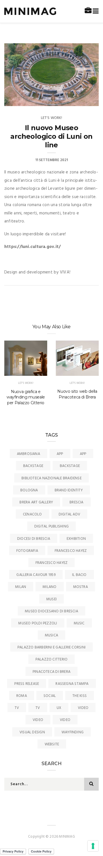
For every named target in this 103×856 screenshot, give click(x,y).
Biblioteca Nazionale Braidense (51, 478)
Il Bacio (79, 575)
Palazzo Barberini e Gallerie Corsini (51, 647)
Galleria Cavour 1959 (36, 575)
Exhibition (76, 539)
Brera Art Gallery (36, 502)
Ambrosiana (28, 454)
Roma (21, 696)
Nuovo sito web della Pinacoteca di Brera (77, 394)
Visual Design (32, 732)
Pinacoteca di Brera (51, 672)
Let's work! (51, 118)
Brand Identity (69, 490)
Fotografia (27, 551)
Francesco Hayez (71, 551)
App (60, 454)
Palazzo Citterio (51, 659)
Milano (49, 587)
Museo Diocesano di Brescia (51, 611)
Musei (51, 599)
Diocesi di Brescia (33, 539)
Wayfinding (73, 732)
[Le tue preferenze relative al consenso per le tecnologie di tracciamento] (93, 846)
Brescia (77, 502)
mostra (80, 587)
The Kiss (79, 696)
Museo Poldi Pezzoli (37, 623)
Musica (51, 635)
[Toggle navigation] (94, 11)
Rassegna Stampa (72, 684)
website (52, 744)
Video (83, 708)
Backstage (33, 466)
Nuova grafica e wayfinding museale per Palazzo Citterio (26, 397)
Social (49, 696)
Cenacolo (32, 514)
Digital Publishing (51, 526)
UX (59, 708)
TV (17, 708)
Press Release (26, 684)
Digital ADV (69, 514)
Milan (20, 587)
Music (79, 623)
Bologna (29, 490)
